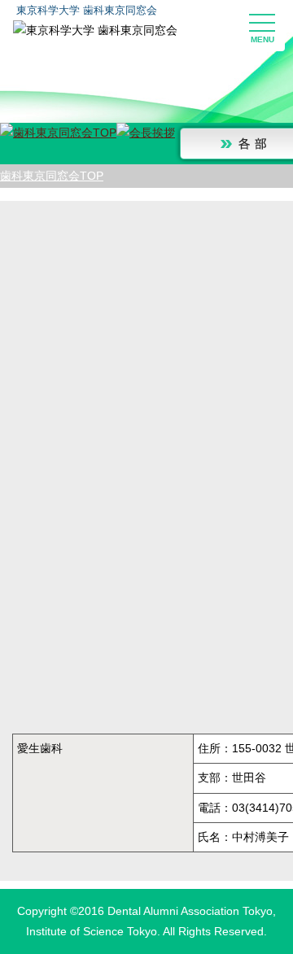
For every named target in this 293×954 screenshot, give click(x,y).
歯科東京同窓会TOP (51, 175)
